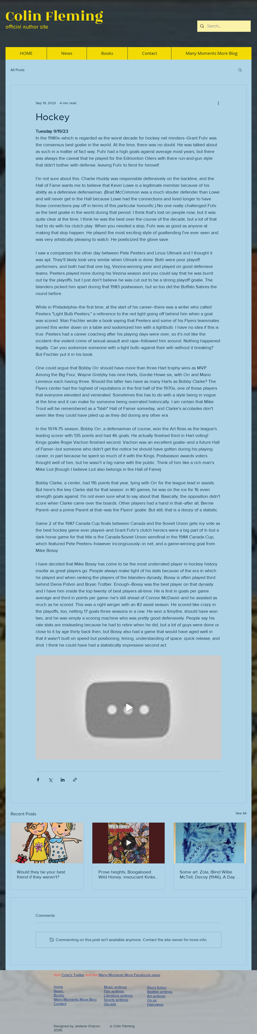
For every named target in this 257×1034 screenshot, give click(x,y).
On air (152, 1000)
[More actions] (218, 103)
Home (58, 987)
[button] (240, 70)
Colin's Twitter (72, 975)
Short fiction (156, 987)
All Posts (18, 70)
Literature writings (118, 995)
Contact (60, 1003)
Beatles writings (159, 991)
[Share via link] (75, 779)
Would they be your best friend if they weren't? (41, 874)
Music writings (115, 987)
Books (59, 995)
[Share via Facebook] (38, 779)
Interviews (155, 1004)
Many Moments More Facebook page (129, 975)
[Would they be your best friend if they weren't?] (47, 843)
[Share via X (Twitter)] (50, 779)
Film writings (114, 991)
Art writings (156, 996)
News (59, 991)
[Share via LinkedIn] (62, 779)
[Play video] (128, 707)
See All (241, 813)
